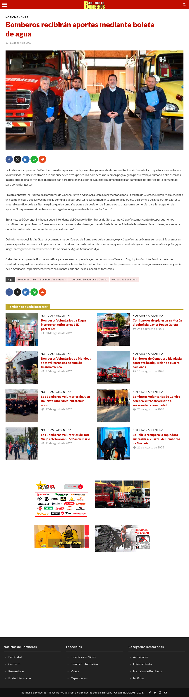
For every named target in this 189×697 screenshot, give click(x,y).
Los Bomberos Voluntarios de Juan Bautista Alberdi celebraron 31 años (65, 401)
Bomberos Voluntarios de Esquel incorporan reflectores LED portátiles (64, 325)
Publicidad (15, 657)
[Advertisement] (61, 583)
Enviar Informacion (20, 678)
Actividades (140, 657)
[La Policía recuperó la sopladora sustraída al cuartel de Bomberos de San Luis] (113, 443)
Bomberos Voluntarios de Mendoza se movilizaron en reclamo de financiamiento (66, 363)
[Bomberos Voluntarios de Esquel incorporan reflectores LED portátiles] (22, 329)
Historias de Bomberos (148, 671)
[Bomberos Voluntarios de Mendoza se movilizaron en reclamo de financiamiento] (22, 367)
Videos (75, 671)
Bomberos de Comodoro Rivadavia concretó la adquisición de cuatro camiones (157, 363)
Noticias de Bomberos (124, 279)
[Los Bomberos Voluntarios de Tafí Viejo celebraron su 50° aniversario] (22, 443)
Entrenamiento (142, 664)
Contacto (14, 664)
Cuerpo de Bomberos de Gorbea (88, 279)
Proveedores (16, 671)
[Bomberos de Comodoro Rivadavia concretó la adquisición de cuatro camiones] (113, 367)
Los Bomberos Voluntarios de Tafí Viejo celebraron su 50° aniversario (65, 437)
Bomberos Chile (27, 279)
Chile (24, 17)
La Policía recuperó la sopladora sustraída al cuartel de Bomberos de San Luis (156, 439)
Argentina (63, 315)
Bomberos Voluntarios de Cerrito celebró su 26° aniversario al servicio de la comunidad (156, 401)
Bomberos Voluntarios (53, 279)
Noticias (12, 17)
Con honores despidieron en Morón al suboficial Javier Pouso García (157, 322)
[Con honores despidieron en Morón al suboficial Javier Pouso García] (113, 329)
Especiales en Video (83, 657)
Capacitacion (79, 678)
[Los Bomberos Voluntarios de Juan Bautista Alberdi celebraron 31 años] (22, 405)
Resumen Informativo (84, 664)
